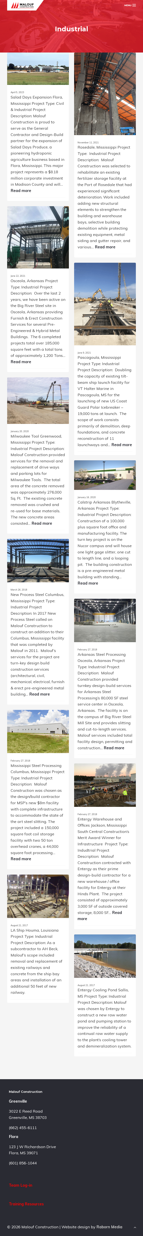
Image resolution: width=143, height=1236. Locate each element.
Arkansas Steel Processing (94, 737)
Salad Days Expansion (38, 181)
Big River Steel (38, 350)
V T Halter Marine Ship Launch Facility (101, 430)
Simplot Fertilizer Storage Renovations (100, 230)
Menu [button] (127, 5)
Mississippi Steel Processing (28, 848)
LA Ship (38, 986)
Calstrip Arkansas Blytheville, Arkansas (101, 576)
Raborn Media (109, 1226)
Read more (21, 190)
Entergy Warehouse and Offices (103, 907)
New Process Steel (38, 683)
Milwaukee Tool (38, 513)
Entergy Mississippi (105, 1040)
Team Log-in (20, 1185)
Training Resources (26, 1204)
